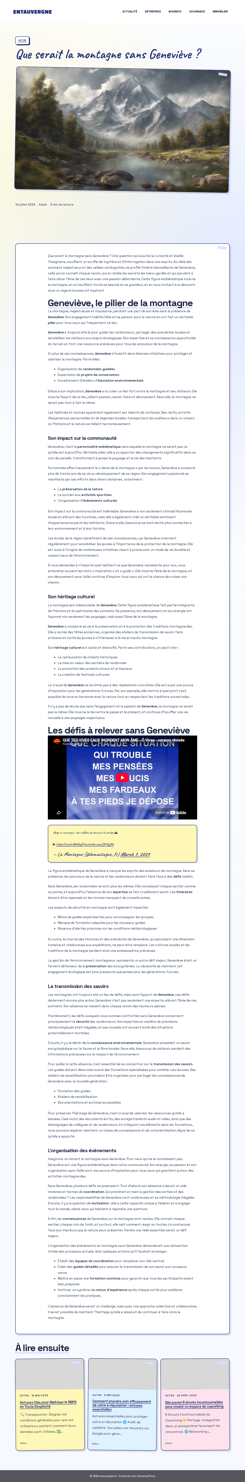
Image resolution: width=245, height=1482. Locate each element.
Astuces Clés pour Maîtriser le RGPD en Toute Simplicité (48, 1404)
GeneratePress (146, 1476)
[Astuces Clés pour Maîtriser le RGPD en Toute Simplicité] (49, 1374)
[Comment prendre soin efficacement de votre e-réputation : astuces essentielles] (122, 1374)
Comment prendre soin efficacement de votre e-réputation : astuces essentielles (121, 1405)
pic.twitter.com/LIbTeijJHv (99, 844)
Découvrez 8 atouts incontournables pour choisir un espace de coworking (194, 1404)
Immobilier (220, 11)
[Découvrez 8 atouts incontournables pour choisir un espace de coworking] (195, 1374)
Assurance (197, 11)
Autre (22, 40)
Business (175, 11)
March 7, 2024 (134, 854)
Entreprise (153, 11)
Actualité (129, 11)
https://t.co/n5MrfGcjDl (70, 844)
